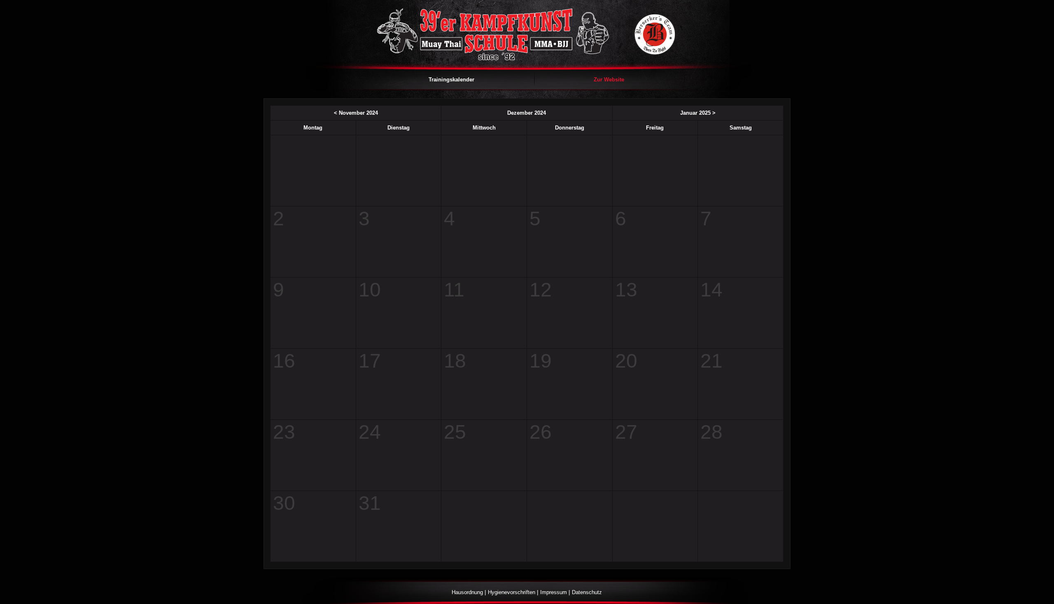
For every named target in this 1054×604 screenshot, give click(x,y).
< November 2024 (356, 113)
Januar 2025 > (698, 113)
